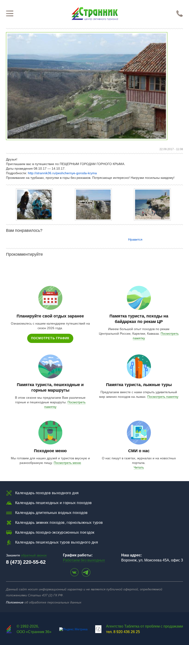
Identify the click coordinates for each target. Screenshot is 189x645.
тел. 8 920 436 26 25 (123, 632)
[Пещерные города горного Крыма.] (34, 219)
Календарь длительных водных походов (51, 513)
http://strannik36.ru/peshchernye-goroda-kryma (62, 173)
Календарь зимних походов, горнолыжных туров (59, 522)
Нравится (135, 239)
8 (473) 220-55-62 (26, 562)
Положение (15, 602)
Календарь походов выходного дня (47, 493)
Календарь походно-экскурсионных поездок (54, 532)
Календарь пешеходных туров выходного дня (56, 542)
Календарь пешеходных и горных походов (53, 503)
